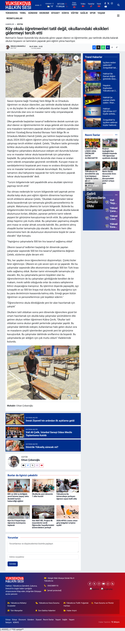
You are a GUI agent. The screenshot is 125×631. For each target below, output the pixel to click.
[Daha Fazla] (108, 47)
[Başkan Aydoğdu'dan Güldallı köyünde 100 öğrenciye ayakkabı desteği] (110, 143)
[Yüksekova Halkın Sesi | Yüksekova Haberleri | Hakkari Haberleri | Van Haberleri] (18, 5)
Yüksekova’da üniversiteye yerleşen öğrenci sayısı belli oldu (66, 496)
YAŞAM (101, 13)
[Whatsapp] (108, 584)
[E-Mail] (23, 465)
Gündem (30, 620)
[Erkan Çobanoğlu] (13, 461)
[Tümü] (116, 135)
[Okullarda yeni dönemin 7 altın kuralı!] (43, 485)
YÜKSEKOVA (11, 13)
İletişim (8, 622)
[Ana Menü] (118, 15)
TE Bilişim (115, 622)
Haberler (9, 24)
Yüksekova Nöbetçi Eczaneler (17, 604)
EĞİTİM (74, 13)
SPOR (92, 13)
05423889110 (52, 586)
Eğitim (20, 24)
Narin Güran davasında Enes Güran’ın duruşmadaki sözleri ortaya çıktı (109, 177)
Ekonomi (22, 620)
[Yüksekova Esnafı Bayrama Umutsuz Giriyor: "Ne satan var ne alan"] (106, 225)
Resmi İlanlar (48, 620)
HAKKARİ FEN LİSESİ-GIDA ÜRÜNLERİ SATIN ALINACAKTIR (91, 153)
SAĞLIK (84, 13)
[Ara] (118, 5)
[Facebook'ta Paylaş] (94, 47)
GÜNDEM (32, 13)
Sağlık (64, 620)
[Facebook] (28, 465)
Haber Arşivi (72, 610)
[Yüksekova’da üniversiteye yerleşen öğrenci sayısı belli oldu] (67, 485)
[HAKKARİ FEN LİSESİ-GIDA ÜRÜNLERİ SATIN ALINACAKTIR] (92, 143)
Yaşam (58, 620)
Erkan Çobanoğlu (30, 459)
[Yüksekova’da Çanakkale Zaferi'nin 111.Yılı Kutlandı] (106, 209)
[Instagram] (37, 465)
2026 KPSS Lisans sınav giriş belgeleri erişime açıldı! (67, 522)
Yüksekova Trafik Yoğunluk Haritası (76, 604)
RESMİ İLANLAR (14, 18)
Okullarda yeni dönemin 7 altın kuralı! (42, 495)
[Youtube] (42, 465)
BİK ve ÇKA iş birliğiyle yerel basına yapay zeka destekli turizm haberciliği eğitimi (18, 497)
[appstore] (94, 589)
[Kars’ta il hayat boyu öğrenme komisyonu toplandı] (19, 512)
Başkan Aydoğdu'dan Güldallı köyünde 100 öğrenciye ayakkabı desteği (109, 153)
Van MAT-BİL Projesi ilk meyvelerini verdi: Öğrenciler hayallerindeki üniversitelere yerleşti (43, 524)
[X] (94, 584)
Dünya (7, 620)
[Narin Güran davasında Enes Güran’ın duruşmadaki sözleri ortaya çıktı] (110, 165)
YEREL (23, 13)
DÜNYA (65, 13)
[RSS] (112, 584)
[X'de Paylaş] (98, 47)
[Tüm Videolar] (116, 195)
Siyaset (39, 620)
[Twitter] (32, 465)
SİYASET (55, 13)
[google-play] (107, 589)
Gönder (12, 564)
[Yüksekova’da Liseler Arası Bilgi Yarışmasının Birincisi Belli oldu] (106, 217)
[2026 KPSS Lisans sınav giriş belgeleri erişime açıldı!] (67, 512)
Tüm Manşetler (16, 610)
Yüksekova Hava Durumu (49, 603)
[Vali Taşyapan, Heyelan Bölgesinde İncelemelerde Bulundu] (106, 201)
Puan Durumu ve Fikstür (104, 603)
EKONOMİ (44, 13)
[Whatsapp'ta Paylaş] (103, 47)
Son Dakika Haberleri (46, 610)
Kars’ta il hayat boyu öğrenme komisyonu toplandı (17, 522)
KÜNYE (16, 622)
